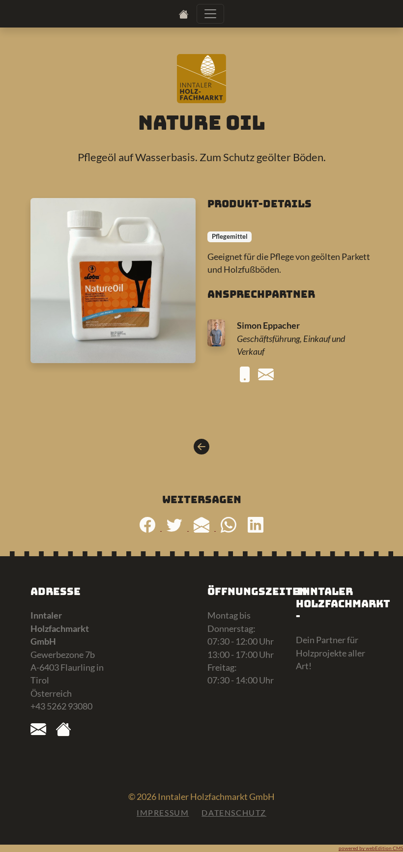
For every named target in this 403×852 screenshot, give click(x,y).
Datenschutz (234, 812)
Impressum (163, 812)
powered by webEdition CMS (371, 848)
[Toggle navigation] (210, 14)
